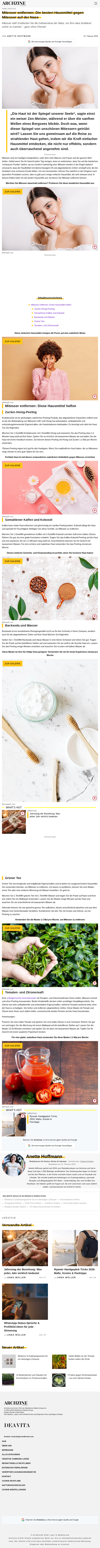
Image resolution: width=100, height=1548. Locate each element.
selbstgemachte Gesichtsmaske (21, 998)
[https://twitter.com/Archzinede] (59, 1512)
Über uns (7, 1446)
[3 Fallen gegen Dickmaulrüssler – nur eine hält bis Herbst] (58, 1380)
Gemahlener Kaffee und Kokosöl (49, 313)
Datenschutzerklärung (15, 1468)
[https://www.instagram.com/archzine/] (45, 1512)
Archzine (16, 4)
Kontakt (6, 1476)
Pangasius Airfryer (13, 1203)
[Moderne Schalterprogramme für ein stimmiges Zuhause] (9, 1362)
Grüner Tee (39, 321)
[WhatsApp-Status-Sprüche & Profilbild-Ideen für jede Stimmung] (25, 1302)
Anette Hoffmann (19, 36)
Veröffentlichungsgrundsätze (19, 1472)
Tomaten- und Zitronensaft (46, 325)
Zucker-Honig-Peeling (44, 309)
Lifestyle (11, 9)
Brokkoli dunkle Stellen (15, 1207)
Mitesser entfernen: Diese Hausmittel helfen (51, 305)
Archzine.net (18, 1403)
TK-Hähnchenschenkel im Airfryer (44, 1207)
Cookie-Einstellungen (14, 1490)
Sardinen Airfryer (52, 1203)
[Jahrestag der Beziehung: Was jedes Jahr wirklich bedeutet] (14, 822)
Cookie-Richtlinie (11, 1481)
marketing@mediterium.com (22, 1437)
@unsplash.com (8, 804)
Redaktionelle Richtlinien (16, 1463)
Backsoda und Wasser (44, 317)
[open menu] (95, 3)
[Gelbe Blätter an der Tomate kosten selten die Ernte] (59, 1362)
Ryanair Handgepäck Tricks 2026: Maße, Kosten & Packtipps (43, 1119)
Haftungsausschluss (13, 1485)
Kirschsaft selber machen (75, 1203)
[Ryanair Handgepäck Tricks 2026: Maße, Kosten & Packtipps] (14, 1125)
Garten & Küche (86, 1161)
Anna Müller (16, 1277)
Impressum (7, 1450)
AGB (4, 1441)
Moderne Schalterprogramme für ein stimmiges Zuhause (31, 1199)
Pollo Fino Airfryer (33, 1203)
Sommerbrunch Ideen (70, 1199)
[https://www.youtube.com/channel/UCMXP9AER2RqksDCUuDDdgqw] (54, 1512)
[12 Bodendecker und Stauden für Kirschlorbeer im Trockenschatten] (8, 1380)
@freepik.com (7, 253)
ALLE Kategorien (11, 1454)
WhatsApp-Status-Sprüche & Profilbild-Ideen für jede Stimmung (21, 1327)
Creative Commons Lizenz (15, 1459)
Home (4, 9)
